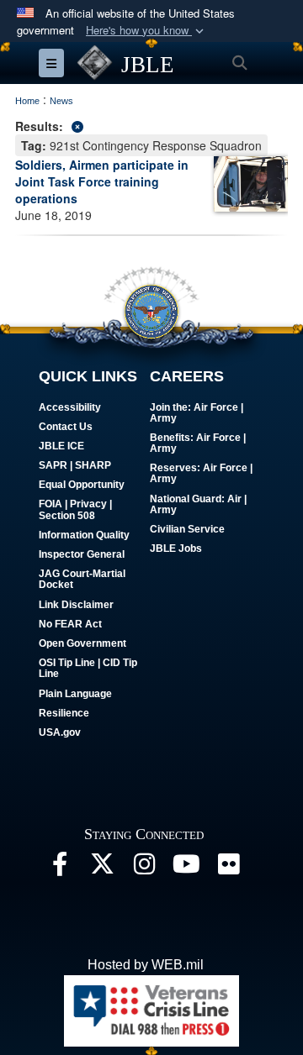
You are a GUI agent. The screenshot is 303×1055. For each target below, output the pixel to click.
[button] (146, 30)
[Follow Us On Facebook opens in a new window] (60, 868)
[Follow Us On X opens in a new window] (102, 868)
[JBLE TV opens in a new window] (186, 868)
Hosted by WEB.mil (146, 965)
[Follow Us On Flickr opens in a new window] (228, 868)
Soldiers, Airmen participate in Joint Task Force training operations (102, 181)
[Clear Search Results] (151, 124)
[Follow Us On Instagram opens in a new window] (144, 868)
